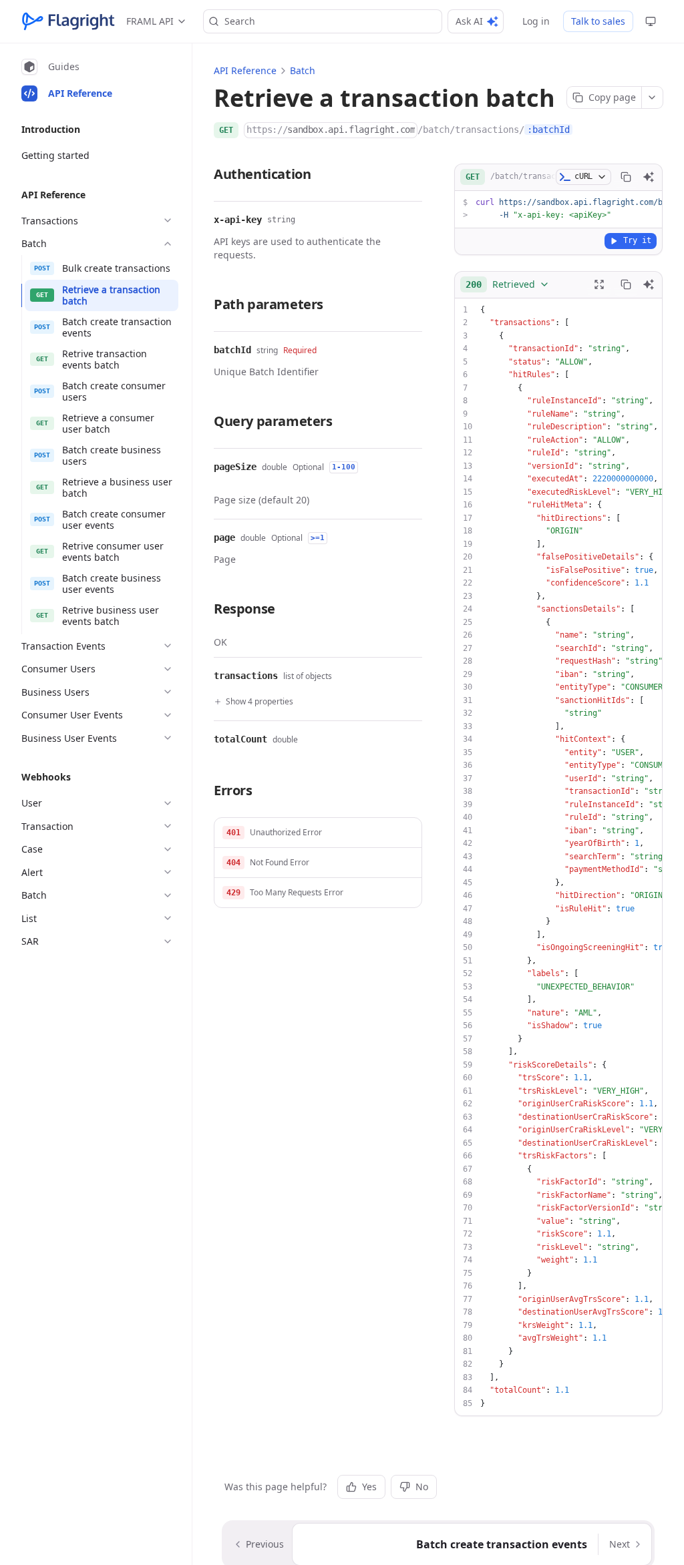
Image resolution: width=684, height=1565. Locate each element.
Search (239, 21)
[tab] (97, 66)
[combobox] (508, 284)
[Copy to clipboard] (626, 177)
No (421, 1486)
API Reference (245, 70)
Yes (369, 1486)
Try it (637, 240)
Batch (302, 70)
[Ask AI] (649, 177)
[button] (317, 833)
